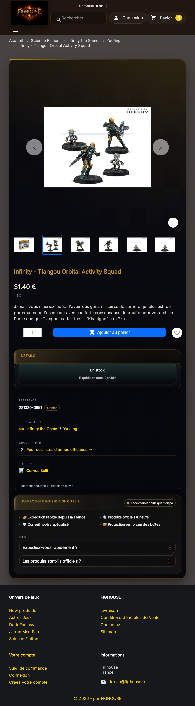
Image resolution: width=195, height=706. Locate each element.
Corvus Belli (37, 470)
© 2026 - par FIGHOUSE (97, 698)
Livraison (109, 610)
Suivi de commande (28, 668)
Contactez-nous (91, 5)
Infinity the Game (41, 429)
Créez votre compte (28, 682)
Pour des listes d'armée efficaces (59, 449)
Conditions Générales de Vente (130, 617)
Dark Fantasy (21, 624)
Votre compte (22, 654)
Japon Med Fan (24, 631)
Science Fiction (23, 638)
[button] (128, 18)
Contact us (111, 624)
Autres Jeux (20, 617)
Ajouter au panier (109, 332)
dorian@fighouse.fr (127, 681)
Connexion (19, 675)
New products (22, 610)
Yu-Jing (70, 429)
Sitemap (108, 631)
